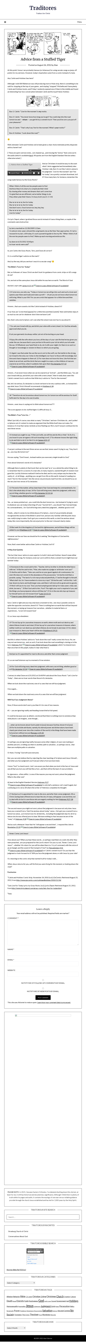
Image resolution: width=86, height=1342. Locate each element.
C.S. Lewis (29, 1297)
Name (11, 949)
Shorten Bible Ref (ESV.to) (16, 1270)
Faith (26, 1301)
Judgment (46, 1306)
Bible (22, 1296)
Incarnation (22, 1306)
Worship (53, 1315)
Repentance (30, 1311)
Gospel (53, 1301)
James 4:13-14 (27, 286)
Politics (72, 1306)
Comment (13, 918)
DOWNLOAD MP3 (29, 173)
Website (11, 970)
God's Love (47, 1301)
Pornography (10, 1311)
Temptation (18, 1315)
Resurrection (38, 1311)
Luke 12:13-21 (45, 594)
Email (11, 960)
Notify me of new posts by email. (43, 991)
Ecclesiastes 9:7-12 (59, 364)
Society (10, 1314)
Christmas (51, 1296)
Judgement (37, 1306)
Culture (73, 1297)
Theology (34, 1314)
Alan (56, 65)
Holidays (73, 1300)
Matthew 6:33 (25, 530)
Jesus (29, 1306)
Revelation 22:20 (14, 827)
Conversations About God (18, 1236)
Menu (79, 22)
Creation (67, 1297)
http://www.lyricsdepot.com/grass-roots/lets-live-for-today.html (37, 888)
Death (9, 1301)
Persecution (64, 1306)
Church (60, 1296)
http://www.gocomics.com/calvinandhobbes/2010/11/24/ (38, 880)
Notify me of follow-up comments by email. (43, 983)
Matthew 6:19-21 (50, 630)
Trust (40, 1315)
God (41, 1300)
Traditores (43, 8)
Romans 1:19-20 (37, 733)
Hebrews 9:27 (17, 645)
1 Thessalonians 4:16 (55, 848)
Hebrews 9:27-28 (66, 799)
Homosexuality (12, 1306)
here (30, 155)
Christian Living (39, 1296)
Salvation (47, 1310)
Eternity (20, 1301)
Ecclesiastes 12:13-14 (44, 493)
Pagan (57, 1306)
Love (53, 1306)
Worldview (46, 1315)
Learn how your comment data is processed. (54, 1002)
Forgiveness (33, 1301)
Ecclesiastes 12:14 (20, 669)
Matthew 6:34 (48, 386)
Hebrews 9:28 (20, 819)
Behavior (16, 1297)
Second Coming (64, 1311)
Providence (23, 1311)
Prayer (17, 1311)
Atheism (10, 1297)
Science (55, 1311)
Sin (72, 1310)
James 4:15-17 (44, 440)
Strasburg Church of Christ (18, 1231)
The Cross (25, 1315)
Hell (67, 1301)
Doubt (14, 1301)
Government (61, 1301)
